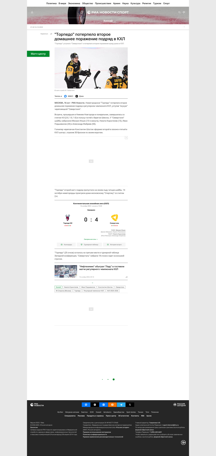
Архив (148, 416)
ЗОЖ (92, 412)
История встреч (116, 244)
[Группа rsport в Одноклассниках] (112, 404)
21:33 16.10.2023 (36, 27)
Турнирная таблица (91, 244)
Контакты (135, 416)
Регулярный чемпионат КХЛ (94, 291)
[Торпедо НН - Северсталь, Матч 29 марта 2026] (115, 225)
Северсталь (120, 287)
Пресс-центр (111, 416)
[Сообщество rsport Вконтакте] (103, 404)
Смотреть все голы (90, 239)
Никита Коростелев (119, 234)
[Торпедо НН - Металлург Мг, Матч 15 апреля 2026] (69, 225)
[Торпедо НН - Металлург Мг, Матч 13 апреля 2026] (67, 225)
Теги (147, 412)
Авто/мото (107, 412)
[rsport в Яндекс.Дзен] (95, 404)
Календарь (68, 244)
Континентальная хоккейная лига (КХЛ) (91, 203)
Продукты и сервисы (95, 416)
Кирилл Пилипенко (119, 232)
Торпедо (77, 291)
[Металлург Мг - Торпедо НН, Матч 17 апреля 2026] (70, 225)
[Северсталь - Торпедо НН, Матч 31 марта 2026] (117, 225)
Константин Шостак (105, 287)
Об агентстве (123, 416)
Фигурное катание (72, 412)
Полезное (155, 412)
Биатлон (84, 412)
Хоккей (58, 287)
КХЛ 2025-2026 (112, 291)
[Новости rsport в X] (130, 404)
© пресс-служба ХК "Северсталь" (65, 90)
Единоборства (119, 412)
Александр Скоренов (118, 235)
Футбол (60, 412)
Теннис (140, 412)
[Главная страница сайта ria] (100, 12)
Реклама (81, 416)
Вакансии (34, 427)
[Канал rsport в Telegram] (121, 404)
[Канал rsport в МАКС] (86, 404)
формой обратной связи (144, 430)
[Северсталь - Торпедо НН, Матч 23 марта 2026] (111, 225)
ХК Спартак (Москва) (63, 291)
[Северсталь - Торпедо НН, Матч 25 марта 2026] (113, 225)
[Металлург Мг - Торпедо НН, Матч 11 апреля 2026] (66, 225)
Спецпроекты (70, 416)
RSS (142, 416)
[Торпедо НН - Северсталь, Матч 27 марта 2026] (114, 225)
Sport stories (131, 412)
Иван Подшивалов (88, 287)
